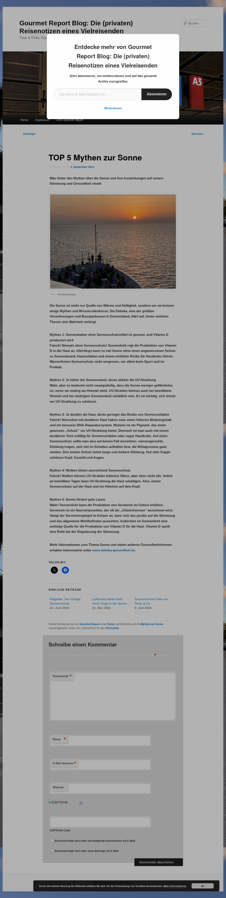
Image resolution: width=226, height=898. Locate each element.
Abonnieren (157, 94)
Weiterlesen (113, 108)
